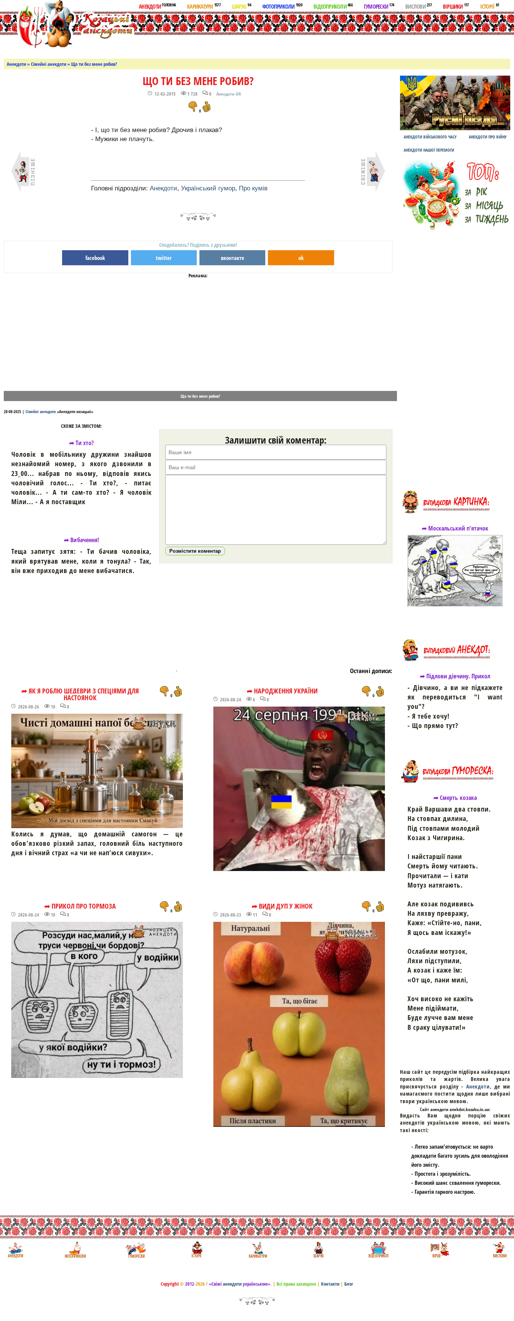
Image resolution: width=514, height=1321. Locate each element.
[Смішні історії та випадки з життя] (196, 1250)
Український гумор (208, 188)
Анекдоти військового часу (430, 137)
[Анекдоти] (69, 25)
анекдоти (232, 1283)
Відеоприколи (333, 6)
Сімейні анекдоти (48, 64)
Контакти (330, 1283)
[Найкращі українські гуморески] (135, 1250)
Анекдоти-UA (228, 94)
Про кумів (253, 188)
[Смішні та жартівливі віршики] (439, 1250)
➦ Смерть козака (455, 798)
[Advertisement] (293, 33)
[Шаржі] (317, 1250)
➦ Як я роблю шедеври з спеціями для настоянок (80, 694)
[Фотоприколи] (75, 1250)
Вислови (418, 6)
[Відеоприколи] (378, 1250)
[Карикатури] (257, 1250)
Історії (489, 6)
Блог (348, 1283)
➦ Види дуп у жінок (282, 906)
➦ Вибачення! (81, 540)
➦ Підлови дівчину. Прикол (455, 676)
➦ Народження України (282, 690)
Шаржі (241, 6)
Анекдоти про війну (487, 137)
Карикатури (204, 6)
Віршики (456, 6)
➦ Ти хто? (81, 443)
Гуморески (379, 6)
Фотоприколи (282, 6)
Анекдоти (157, 6)
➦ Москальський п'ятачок (455, 528)
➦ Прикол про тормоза (80, 906)
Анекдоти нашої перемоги (429, 150)
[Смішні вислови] (499, 1250)
